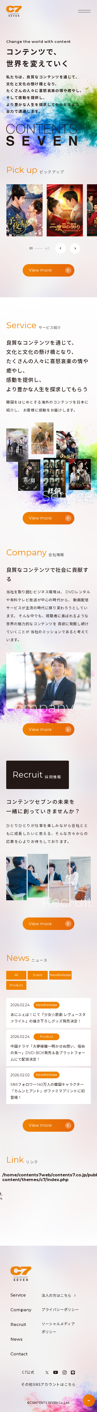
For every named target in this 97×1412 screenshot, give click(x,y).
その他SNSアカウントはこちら (48, 1384)
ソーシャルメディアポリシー (58, 1328)
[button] (60, 248)
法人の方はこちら (56, 1295)
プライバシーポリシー (60, 1310)
